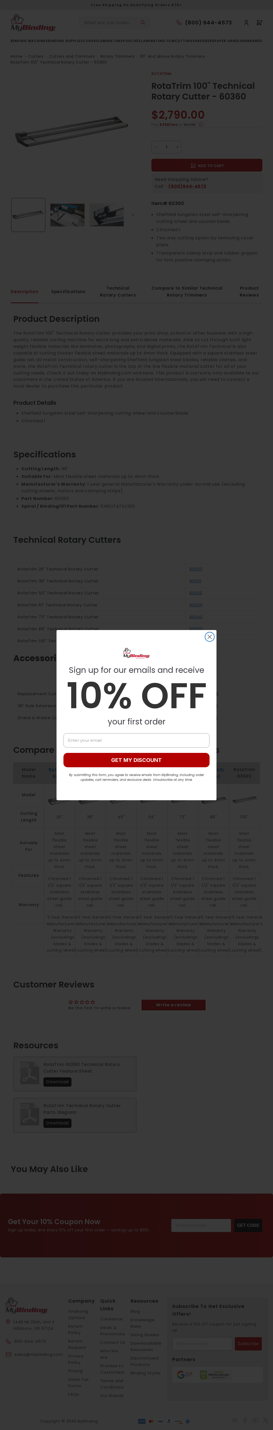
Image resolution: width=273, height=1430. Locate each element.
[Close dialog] (209, 636)
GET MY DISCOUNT (136, 760)
